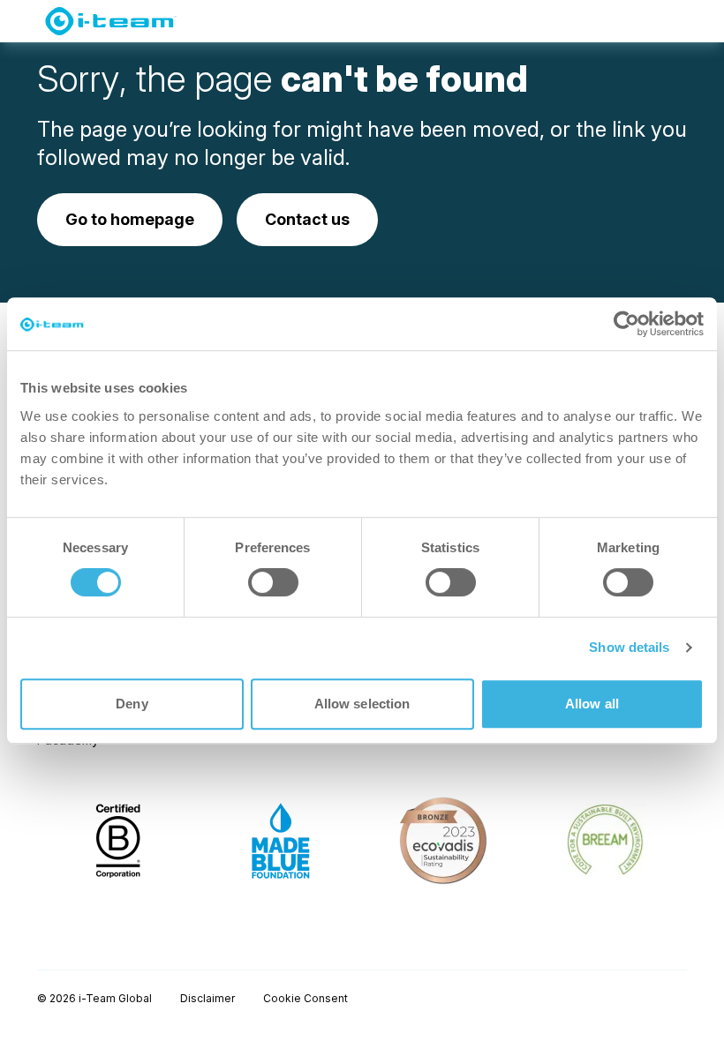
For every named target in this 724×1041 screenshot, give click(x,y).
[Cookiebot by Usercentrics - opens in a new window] (626, 324)
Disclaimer (207, 998)
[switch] (273, 582)
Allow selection (362, 703)
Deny (131, 703)
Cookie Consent (305, 998)
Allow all (592, 703)
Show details (629, 647)
